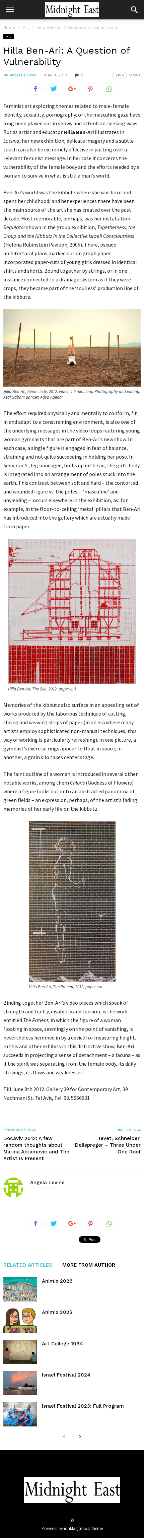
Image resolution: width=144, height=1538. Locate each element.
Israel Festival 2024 (66, 1375)
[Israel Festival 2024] (20, 1383)
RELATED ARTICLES (27, 1265)
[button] (134, 9)
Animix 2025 (57, 1312)
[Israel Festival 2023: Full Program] (20, 1414)
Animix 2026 (57, 1281)
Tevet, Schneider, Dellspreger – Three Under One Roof (108, 1145)
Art (8, 36)
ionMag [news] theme (83, 1528)
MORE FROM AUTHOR (88, 1265)
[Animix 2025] (20, 1320)
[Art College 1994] (20, 1352)
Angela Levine (23, 75)
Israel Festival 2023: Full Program (83, 1406)
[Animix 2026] (20, 1289)
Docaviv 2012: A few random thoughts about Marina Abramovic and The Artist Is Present (36, 1148)
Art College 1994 (62, 1344)
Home (9, 27)
